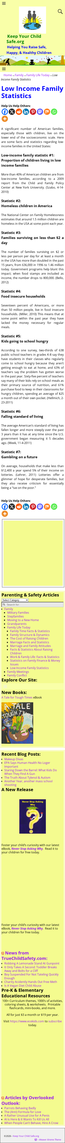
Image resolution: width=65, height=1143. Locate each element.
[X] (12, 112)
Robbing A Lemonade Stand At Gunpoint (31, 963)
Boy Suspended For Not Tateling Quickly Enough (31, 976)
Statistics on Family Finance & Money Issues (35, 662)
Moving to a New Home (23, 620)
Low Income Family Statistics (29, 668)
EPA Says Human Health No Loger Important (27, 764)
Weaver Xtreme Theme (50, 1139)
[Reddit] (19, 112)
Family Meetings (18, 672)
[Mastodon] (40, 112)
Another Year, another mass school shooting (28, 783)
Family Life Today (37, 75)
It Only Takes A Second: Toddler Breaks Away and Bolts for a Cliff (30, 969)
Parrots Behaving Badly (20, 1108)
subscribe (55, 1021)
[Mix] (47, 112)
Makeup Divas (13, 759)
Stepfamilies (15, 616)
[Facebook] (5, 112)
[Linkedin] (26, 112)
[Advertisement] (32, 553)
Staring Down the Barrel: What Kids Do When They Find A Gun (30, 772)
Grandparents (17, 624)
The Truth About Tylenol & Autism (27, 778)
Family (19, 75)
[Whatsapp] (54, 112)
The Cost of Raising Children (29, 638)
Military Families (18, 613)
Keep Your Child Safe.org (23, 38)
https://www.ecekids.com (27, 1021)
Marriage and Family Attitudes (30, 646)
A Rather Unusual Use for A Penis (26, 1115)
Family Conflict (17, 675)
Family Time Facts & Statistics (30, 631)
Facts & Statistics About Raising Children (31, 651)
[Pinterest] (33, 112)
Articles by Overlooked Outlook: (27, 1100)
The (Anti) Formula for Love (22, 1112)
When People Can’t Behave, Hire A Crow (31, 1123)
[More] (5, 119)
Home (8, 75)
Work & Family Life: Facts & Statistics (34, 657)
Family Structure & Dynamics (29, 635)
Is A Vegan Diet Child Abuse (22, 986)
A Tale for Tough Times (16, 697)
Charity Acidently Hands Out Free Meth (30, 982)
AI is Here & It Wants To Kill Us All (26, 1119)
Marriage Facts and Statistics (29, 642)
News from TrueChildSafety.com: (24, 955)
